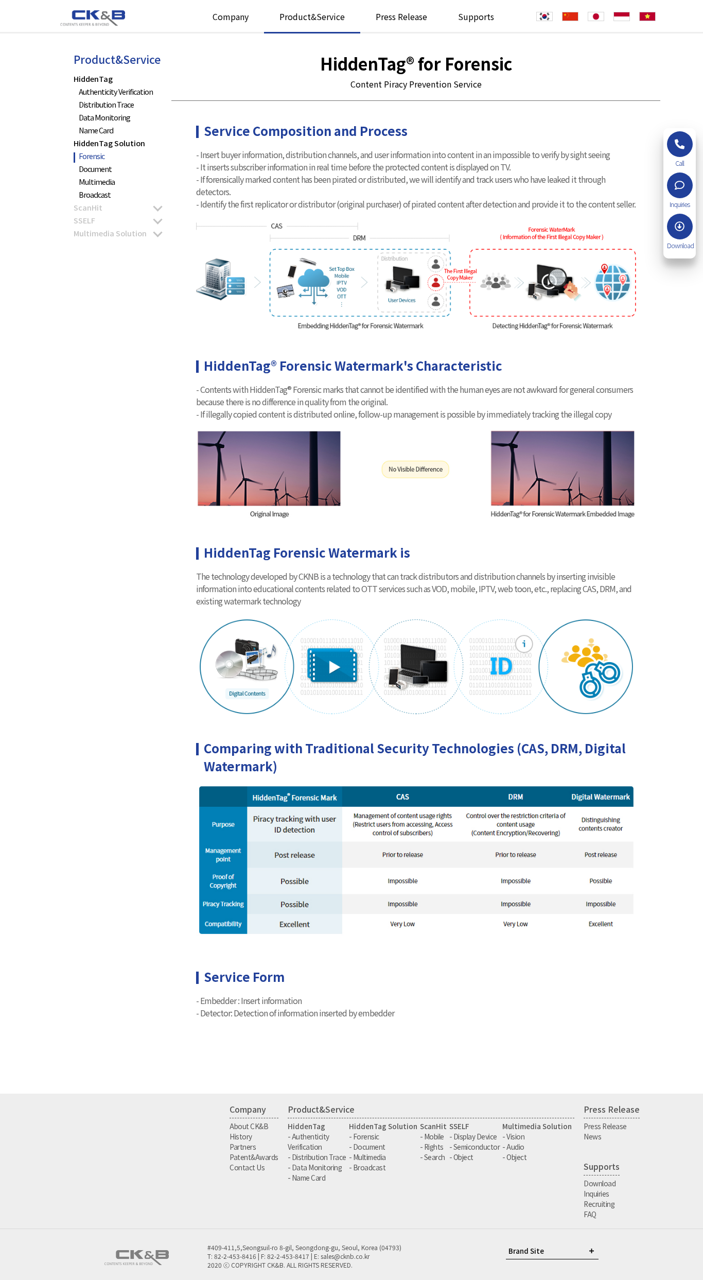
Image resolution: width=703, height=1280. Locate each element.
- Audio (513, 1146)
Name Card (96, 130)
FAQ (590, 1214)
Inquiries (596, 1193)
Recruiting (599, 1204)
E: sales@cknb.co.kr (342, 1256)
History (241, 1136)
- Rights (432, 1146)
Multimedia (97, 181)
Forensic (91, 155)
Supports (476, 16)
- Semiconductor (474, 1146)
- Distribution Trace (317, 1157)
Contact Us (247, 1167)
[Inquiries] (680, 185)
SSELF (84, 220)
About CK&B (249, 1126)
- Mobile (432, 1136)
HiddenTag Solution (109, 142)
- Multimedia (367, 1157)
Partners (243, 1146)
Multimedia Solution (110, 233)
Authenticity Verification (116, 91)
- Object (461, 1157)
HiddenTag (93, 78)
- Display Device (473, 1136)
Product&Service (312, 16)
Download (600, 1183)
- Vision (513, 1136)
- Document (367, 1146)
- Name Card (307, 1177)
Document (95, 168)
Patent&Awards (254, 1157)
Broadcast (95, 194)
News (592, 1136)
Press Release (401, 16)
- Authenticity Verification (308, 1141)
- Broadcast (367, 1167)
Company (231, 16)
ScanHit (88, 207)
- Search (432, 1157)
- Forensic (364, 1136)
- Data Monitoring (315, 1167)
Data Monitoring (104, 117)
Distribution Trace (106, 104)
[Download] (680, 226)
